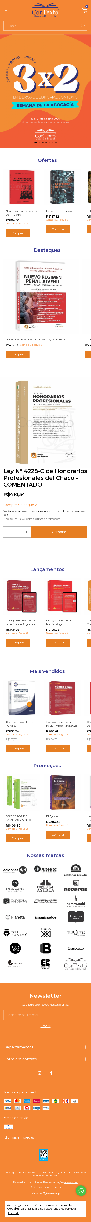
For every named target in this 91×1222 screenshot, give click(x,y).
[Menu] (7, 11)
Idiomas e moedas (19, 1137)
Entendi (13, 1213)
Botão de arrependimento (45, 1187)
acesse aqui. (71, 1182)
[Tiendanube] (45, 1194)
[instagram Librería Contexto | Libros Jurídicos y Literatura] (40, 1073)
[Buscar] (82, 25)
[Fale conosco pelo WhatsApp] (81, 1190)
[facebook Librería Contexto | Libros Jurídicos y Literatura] (51, 1073)
